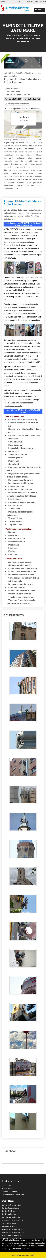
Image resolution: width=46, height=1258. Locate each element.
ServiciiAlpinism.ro (9, 1214)
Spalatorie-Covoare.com (11, 1238)
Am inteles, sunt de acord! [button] (23, 1255)
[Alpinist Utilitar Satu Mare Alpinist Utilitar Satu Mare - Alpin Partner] (23, 632)
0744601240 (15, 98)
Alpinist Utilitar (14, 35)
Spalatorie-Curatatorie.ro (12, 1229)
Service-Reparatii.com (10, 1208)
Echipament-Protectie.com (12, 1235)
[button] (39, 10)
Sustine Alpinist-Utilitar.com (13, 1194)
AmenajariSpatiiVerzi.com (12, 1220)
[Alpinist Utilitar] (15, 8)
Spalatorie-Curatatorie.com (13, 1232)
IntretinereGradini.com (11, 1217)
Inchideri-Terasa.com (10, 1226)
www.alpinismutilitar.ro (17, 108)
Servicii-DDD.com (9, 1211)
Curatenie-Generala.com (11, 1205)
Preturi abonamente (10, 1188)
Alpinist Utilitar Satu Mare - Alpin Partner (22, 202)
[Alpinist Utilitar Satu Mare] (23, 62)
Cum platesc (7, 1185)
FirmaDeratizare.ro (9, 1223)
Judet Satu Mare (31, 35)
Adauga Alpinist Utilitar (36, 2)
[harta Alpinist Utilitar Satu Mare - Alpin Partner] (23, 124)
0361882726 (34, 98)
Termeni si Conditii (9, 1191)
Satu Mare (9, 38)
